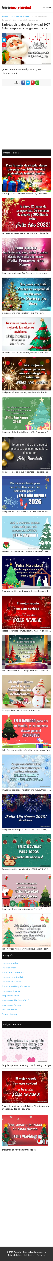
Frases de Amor (9, 967)
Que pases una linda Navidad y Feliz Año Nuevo (23, 312)
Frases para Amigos (11, 991)
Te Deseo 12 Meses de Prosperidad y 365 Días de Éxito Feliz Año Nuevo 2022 (26, 233)
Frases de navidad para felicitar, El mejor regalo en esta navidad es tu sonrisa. (26, 630)
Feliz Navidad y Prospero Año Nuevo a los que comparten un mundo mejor (26, 948)
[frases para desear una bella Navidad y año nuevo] (26, 160)
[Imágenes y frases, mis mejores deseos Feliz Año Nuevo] (26, 358)
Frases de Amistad (10, 963)
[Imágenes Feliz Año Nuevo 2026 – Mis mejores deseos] (26, 478)
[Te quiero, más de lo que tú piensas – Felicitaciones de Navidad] (26, 438)
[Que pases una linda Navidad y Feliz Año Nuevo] (26, 279)
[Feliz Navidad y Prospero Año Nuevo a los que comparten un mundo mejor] (26, 915)
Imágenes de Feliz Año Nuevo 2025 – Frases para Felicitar (26, 432)
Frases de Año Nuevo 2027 (13, 972)
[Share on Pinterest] (33, 82)
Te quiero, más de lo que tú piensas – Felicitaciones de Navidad (26, 471)
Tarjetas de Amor (10, 1014)
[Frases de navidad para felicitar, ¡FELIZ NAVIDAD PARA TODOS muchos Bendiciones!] (26, 835)
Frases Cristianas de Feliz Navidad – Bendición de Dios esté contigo (26, 551)
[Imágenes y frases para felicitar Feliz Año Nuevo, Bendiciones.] (26, 796)
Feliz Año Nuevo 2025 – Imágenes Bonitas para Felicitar (26, 670)
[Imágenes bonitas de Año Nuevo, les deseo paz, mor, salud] (26, 239)
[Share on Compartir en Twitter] (28, 82)
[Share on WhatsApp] (37, 82)
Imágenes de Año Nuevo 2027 (15, 1000)
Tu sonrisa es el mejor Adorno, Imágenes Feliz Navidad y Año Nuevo (26, 352)
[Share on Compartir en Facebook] (23, 82)
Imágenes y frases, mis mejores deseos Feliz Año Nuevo (26, 392)
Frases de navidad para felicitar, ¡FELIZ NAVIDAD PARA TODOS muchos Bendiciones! (26, 869)
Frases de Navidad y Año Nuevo (16, 986)
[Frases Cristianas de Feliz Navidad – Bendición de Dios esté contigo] (26, 517)
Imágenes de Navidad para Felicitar (19, 1149)
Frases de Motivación (11, 981)
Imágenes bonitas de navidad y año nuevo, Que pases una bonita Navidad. (26, 789)
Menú (48, 7)
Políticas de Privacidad (25, 1255)
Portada (5, 16)
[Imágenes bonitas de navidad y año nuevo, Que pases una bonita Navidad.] (26, 756)
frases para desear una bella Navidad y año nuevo (24, 193)
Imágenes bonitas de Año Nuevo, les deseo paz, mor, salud (26, 273)
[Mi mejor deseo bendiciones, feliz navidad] (26, 676)
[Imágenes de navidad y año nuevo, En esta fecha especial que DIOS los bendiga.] (26, 875)
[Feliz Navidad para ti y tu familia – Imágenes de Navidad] (26, 716)
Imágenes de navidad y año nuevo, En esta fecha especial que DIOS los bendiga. (26, 909)
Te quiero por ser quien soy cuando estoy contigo (26, 1065)
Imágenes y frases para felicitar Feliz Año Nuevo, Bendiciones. (26, 829)
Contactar (41, 1255)
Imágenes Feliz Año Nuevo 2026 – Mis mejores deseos (26, 511)
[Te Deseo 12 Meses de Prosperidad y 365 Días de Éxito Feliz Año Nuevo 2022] (26, 199)
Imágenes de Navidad (11, 1004)
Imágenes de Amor (10, 995)
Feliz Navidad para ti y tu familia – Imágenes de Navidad (26, 750)
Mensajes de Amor (10, 1009)
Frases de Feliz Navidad (19, 16)
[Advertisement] (26, 117)
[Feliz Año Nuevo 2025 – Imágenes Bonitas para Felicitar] (26, 637)
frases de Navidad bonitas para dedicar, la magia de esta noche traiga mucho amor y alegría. (26, 591)
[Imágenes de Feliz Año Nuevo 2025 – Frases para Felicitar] (26, 398)
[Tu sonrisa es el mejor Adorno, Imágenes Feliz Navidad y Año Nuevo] (26, 319)
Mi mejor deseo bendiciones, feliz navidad (21, 710)
